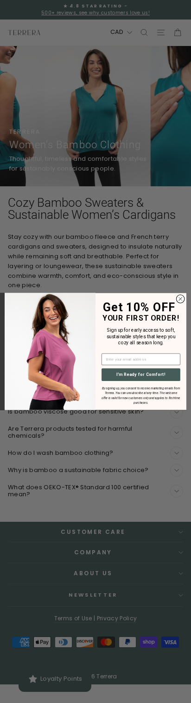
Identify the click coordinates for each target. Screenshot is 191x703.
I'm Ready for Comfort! (141, 374)
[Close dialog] (180, 299)
